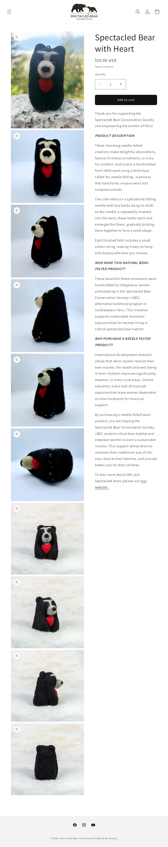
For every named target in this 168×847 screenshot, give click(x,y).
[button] (9, 12)
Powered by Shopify (106, 838)
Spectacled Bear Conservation (77, 838)
